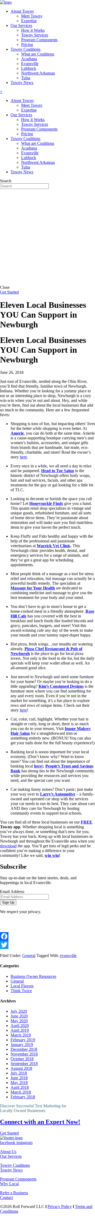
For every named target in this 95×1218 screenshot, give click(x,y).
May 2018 (19, 1082)
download (8, 846)
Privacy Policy (60, 1206)
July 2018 (19, 1073)
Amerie (17, 433)
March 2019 (21, 1035)
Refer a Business (14, 1193)
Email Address (12, 891)
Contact (6, 1197)
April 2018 (20, 1087)
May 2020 (19, 1021)
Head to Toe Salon (57, 470)
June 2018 (19, 1078)
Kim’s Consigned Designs (61, 686)
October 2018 (22, 1059)
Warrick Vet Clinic (53, 545)
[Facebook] (47, 936)
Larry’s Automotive (57, 794)
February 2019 (23, 1040)
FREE (86, 822)
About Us (8, 1151)
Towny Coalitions (15, 1165)
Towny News (11, 1170)
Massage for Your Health (33, 588)
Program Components (18, 1179)
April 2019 (20, 1030)
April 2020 (20, 1025)
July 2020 (19, 1011)
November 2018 (24, 1054)
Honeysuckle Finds (46, 503)
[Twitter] (47, 945)
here (23, 457)
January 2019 (22, 1044)
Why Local (9, 1184)
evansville (68, 955)
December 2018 (24, 1049)
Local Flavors (22, 986)
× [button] (1, 91)
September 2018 (24, 1063)
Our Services (11, 1156)
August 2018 (21, 1068)
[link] (22, 11)
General (28, 955)
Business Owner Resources (33, 976)
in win (53, 855)
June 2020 (19, 1016)
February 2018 (23, 1097)
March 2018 (21, 1092)
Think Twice (21, 990)
